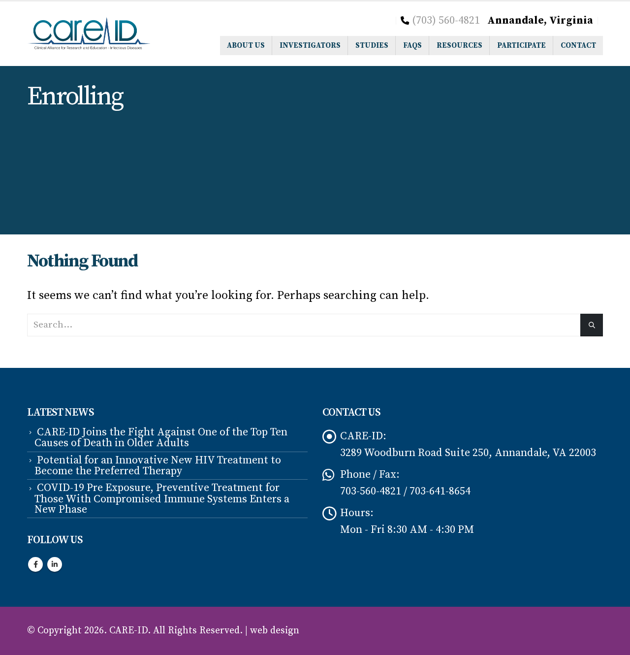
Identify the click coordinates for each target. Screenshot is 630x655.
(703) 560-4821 (446, 20)
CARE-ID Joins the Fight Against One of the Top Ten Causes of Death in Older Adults (160, 438)
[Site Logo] (88, 34)
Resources (459, 45)
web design (274, 630)
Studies (371, 45)
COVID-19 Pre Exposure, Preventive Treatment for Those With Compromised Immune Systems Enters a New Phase (161, 498)
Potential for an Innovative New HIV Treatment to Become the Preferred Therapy (157, 466)
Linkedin (54, 564)
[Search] (591, 325)
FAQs (412, 45)
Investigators (310, 45)
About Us (246, 45)
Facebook (35, 564)
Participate (521, 45)
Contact (578, 45)
